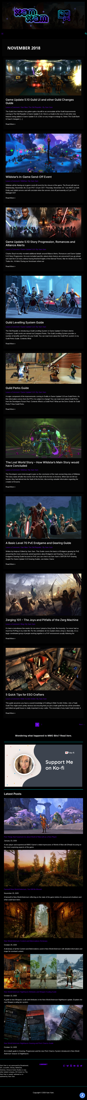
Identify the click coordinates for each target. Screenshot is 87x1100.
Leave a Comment (12, 107)
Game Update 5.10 (28, 249)
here (68, 735)
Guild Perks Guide (17, 388)
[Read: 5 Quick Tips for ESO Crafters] (43, 669)
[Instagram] (78, 1066)
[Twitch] (64, 1066)
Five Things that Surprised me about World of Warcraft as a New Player (30, 837)
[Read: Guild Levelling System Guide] (43, 297)
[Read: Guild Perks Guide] (43, 368)
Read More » (10, 124)
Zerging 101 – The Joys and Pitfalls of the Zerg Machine (42, 620)
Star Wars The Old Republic (31, 107)
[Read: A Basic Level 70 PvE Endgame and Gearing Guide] (43, 517)
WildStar (24, 181)
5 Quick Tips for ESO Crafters (25, 694)
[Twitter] (81, 1066)
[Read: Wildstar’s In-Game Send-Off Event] (43, 153)
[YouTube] (74, 1066)
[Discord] (71, 1066)
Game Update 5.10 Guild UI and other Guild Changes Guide (40, 101)
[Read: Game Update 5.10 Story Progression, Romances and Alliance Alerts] (43, 222)
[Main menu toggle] (2, 33)
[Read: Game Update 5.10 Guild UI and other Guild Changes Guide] (43, 77)
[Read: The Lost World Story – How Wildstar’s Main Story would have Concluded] (43, 438)
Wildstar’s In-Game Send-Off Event (29, 176)
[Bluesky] (68, 1066)
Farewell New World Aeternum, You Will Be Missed (23, 889)
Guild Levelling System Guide (25, 322)
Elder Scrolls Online (28, 699)
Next (82, 724)
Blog (22, 624)
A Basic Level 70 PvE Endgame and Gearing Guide (38, 543)
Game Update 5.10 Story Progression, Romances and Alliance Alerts (40, 243)
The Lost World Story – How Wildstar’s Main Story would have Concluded (42, 464)
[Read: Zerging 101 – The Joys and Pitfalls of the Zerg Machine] (43, 594)
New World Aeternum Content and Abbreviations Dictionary (25, 941)
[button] (86, 33)
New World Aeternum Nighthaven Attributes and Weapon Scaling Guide (30, 992)
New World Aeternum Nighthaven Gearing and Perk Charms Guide (28, 1043)
